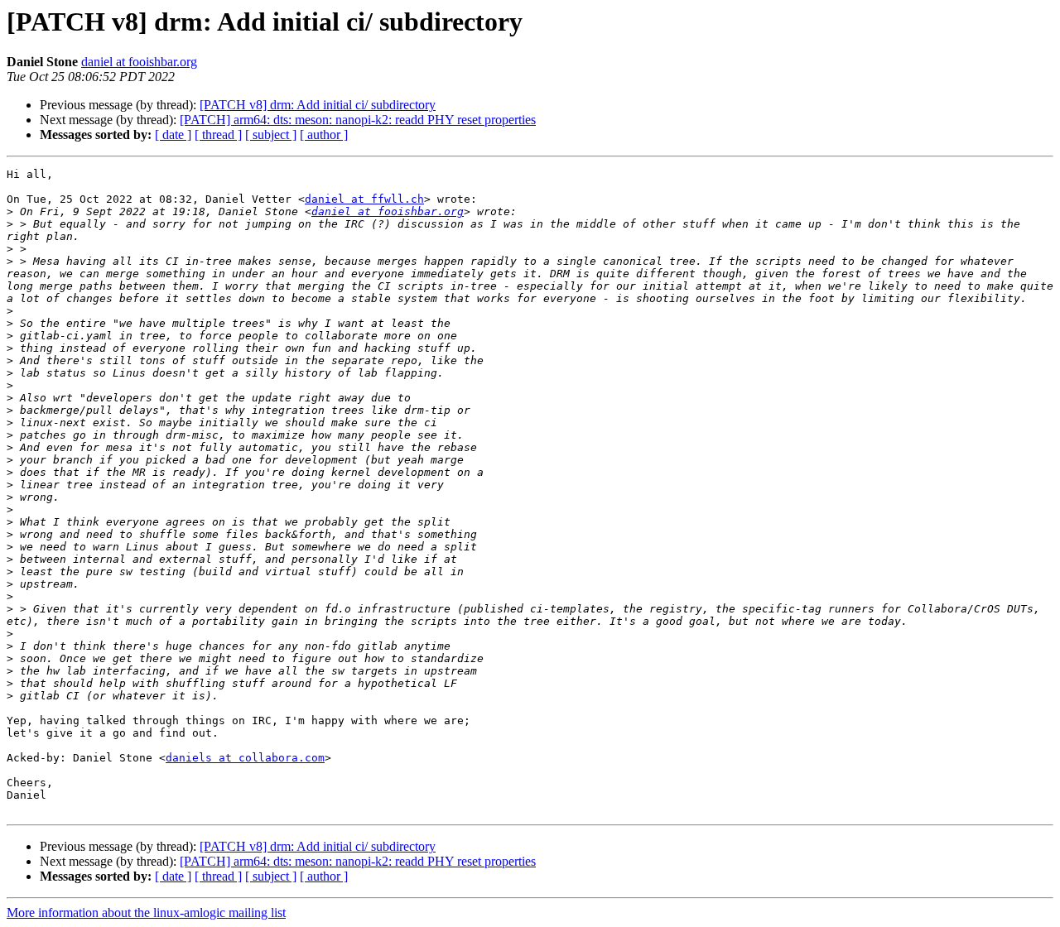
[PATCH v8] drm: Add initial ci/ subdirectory (318, 105)
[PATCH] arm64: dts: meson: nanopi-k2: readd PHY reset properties (358, 120)
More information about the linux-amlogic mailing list (146, 912)
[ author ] (324, 134)
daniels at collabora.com (245, 758)
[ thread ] (218, 134)
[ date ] (173, 134)
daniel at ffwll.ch (364, 199)
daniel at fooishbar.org (139, 62)
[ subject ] (270, 134)
